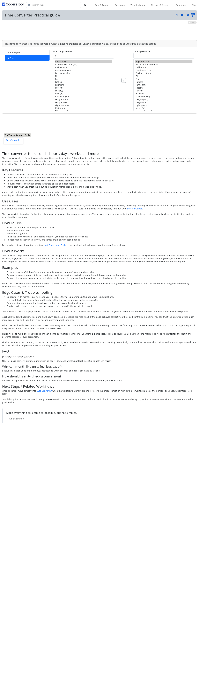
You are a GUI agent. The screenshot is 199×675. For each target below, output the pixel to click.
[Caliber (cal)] (83, 67)
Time (12, 58)
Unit (192, 22)
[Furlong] (83, 90)
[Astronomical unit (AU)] (83, 64)
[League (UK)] (83, 102)
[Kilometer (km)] (83, 96)
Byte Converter (134, 192)
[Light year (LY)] (83, 105)
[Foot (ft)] (83, 87)
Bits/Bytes (15, 52)
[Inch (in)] (83, 93)
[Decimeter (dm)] (83, 73)
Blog (194, 5)
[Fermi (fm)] (83, 84)
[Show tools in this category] (193, 15)
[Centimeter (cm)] (83, 70)
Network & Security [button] (161, 5)
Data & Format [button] (102, 5)
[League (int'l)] (83, 99)
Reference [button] (181, 5)
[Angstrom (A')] (83, 61)
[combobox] (53, 5)
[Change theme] (85, 5)
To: (142, 51)
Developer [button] (120, 5)
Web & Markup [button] (138, 5)
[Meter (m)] (83, 108)
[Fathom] (83, 82)
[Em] (83, 79)
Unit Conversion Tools (55, 228)
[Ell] (83, 76)
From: (63, 51)
